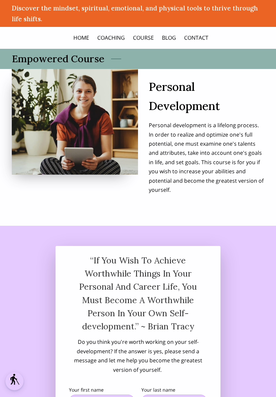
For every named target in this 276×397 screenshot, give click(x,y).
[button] (14, 381)
